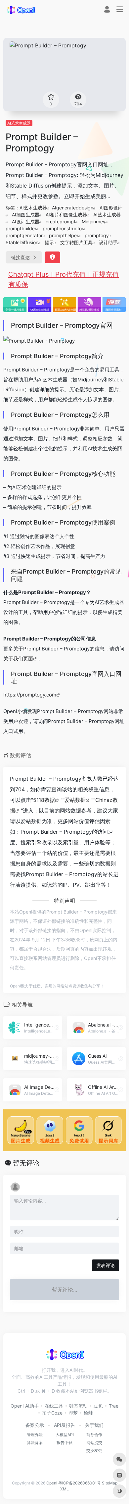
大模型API (65, 1434)
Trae (113, 1406)
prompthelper (63, 235)
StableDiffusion (22, 242)
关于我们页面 (18, 658)
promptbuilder (21, 228)
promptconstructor (63, 228)
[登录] (107, 10)
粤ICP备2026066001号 (79, 1482)
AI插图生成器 (25, 214)
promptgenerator (24, 235)
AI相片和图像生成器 (66, 214)
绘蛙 (88, 1413)
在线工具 (54, 1406)
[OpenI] (20, 10)
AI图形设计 (111, 207)
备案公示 (34, 1425)
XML (64, 1488)
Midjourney (94, 221)
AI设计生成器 (25, 221)
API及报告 (64, 1425)
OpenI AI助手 (25, 1406)
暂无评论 (26, 1163)
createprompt (60, 221)
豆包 (98, 1406)
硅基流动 (78, 1406)
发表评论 (105, 1265)
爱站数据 (75, 800)
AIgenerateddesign (72, 207)
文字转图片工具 (76, 242)
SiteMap (109, 1482)
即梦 (73, 1413)
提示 (49, 242)
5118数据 (44, 800)
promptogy (97, 235)
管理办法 (35, 1434)
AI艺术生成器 (19, 123)
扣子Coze (52, 1413)
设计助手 (108, 242)
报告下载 (64, 1442)
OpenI (51, 1482)
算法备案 (35, 1442)
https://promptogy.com (29, 695)
